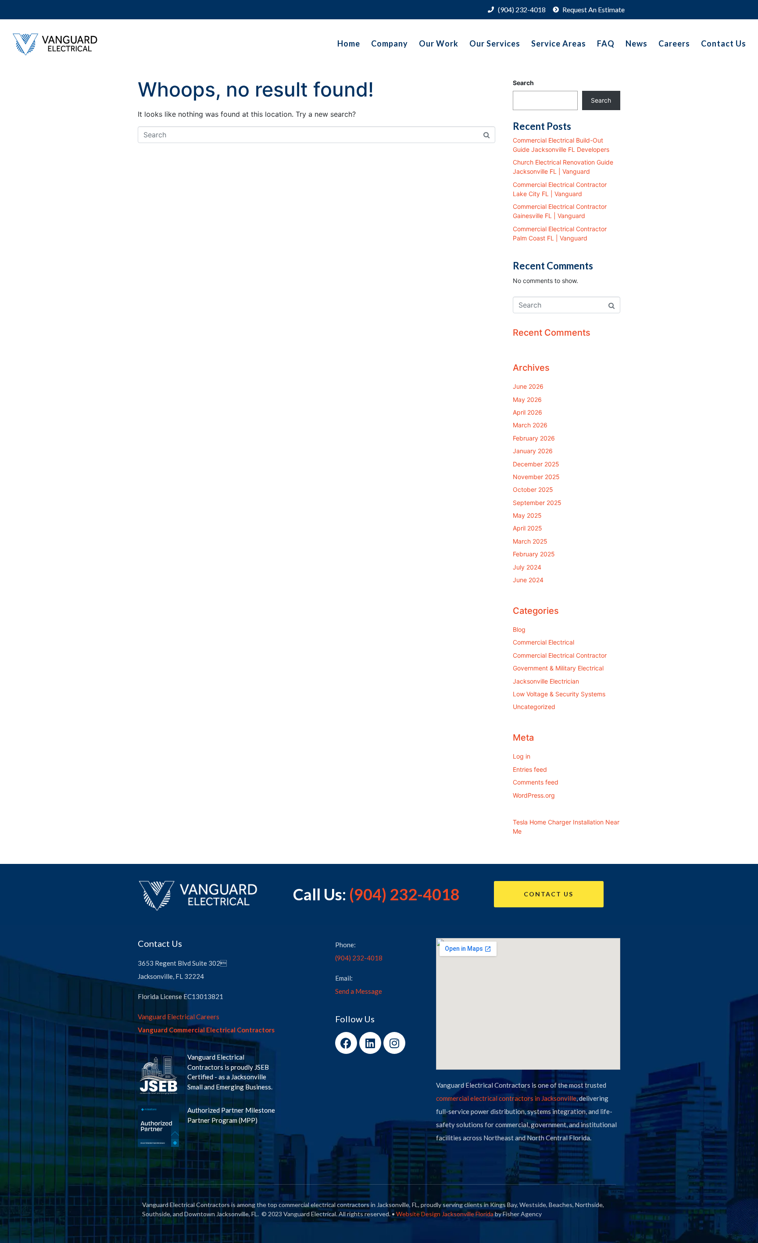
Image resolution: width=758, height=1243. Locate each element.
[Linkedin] (370, 1043)
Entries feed (530, 769)
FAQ (606, 43)
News (636, 43)
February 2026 (534, 438)
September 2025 (537, 502)
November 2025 (536, 476)
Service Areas (558, 43)
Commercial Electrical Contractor (560, 655)
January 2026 (533, 451)
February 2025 (534, 554)
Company (389, 43)
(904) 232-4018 (404, 894)
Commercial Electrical (543, 642)
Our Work (438, 43)
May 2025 (527, 515)
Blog (519, 629)
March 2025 (530, 541)
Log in (521, 756)
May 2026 (527, 399)
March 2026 (530, 425)
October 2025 (533, 489)
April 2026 (527, 412)
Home (348, 43)
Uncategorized (534, 706)
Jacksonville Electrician (546, 681)
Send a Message (358, 991)
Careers (674, 43)
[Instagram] (394, 1043)
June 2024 (528, 580)
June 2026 (528, 386)
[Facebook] (346, 1043)
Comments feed (535, 782)
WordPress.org (534, 795)
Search (523, 82)
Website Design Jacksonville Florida (444, 1214)
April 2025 (527, 528)
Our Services (494, 43)
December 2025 (536, 464)
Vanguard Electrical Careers (178, 1017)
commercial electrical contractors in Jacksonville (506, 1098)
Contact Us (723, 43)
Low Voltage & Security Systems (559, 694)
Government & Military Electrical (558, 668)
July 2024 (527, 567)
